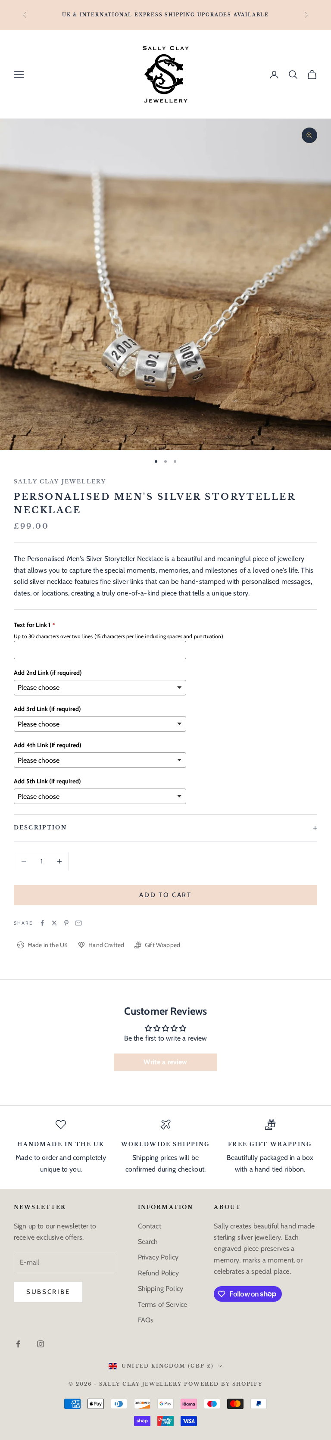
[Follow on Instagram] (40, 1344)
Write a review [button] (165, 1062)
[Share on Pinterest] (66, 922)
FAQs (146, 1320)
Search (148, 1241)
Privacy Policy (158, 1257)
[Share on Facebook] (42, 922)
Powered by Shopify (223, 1384)
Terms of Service (162, 1304)
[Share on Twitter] (54, 922)
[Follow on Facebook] (18, 1344)
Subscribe (48, 1292)
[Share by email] (78, 922)
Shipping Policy (160, 1288)
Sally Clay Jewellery (60, 481)
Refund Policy (158, 1273)
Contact (149, 1226)
